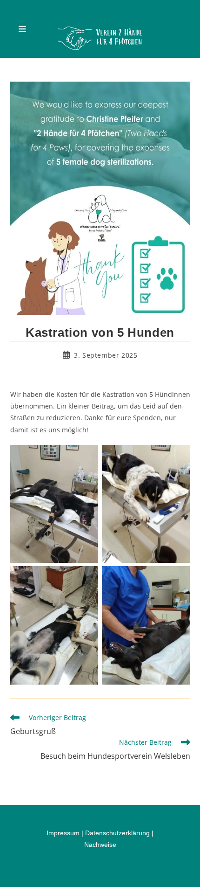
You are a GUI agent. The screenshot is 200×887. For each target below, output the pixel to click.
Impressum (63, 833)
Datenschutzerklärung (117, 833)
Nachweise (100, 844)
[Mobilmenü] (23, 29)
